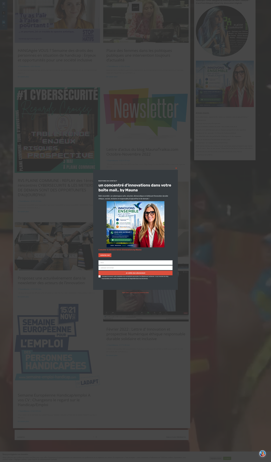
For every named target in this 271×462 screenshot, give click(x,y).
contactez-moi (105, 255)
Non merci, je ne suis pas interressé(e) (135, 293)
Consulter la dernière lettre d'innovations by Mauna (119, 250)
